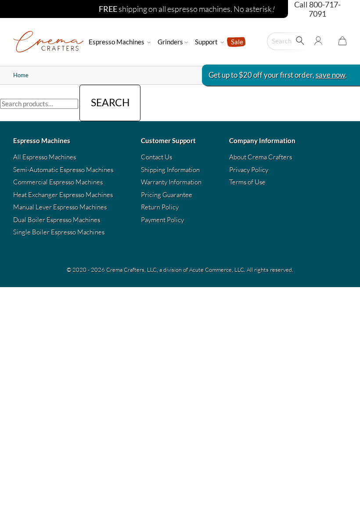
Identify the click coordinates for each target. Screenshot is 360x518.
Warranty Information (171, 182)
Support (207, 42)
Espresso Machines (117, 42)
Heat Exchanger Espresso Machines (63, 195)
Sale (237, 42)
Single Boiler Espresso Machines (58, 232)
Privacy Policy (248, 169)
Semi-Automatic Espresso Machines (63, 169)
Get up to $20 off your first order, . (278, 74)
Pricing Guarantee (166, 195)
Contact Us (156, 157)
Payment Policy (162, 220)
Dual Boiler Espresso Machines (56, 220)
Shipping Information (170, 169)
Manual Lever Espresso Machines (60, 207)
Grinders (170, 42)
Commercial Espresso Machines (58, 182)
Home (21, 75)
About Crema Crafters (260, 157)
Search (110, 102)
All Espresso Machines (44, 157)
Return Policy (160, 207)
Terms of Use (247, 182)
